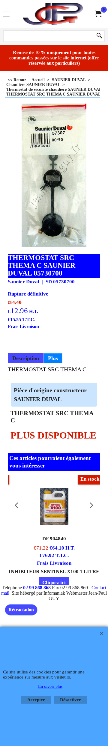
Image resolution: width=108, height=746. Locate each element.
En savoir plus (50, 686)
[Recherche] (99, 36)
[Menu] (6, 14)
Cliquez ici (54, 582)
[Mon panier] (97, 14)
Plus (53, 358)
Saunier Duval (23, 281)
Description (25, 358)
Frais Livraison (23, 326)
